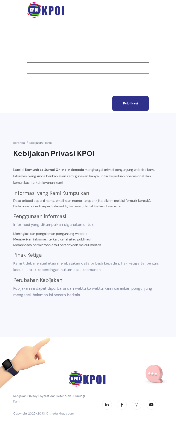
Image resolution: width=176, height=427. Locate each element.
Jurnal (33, 45)
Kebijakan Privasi (40, 143)
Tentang (34, 34)
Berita (32, 57)
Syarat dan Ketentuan (55, 396)
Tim (30, 79)
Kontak (33, 90)
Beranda (34, 23)
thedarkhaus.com (61, 413)
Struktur (35, 68)
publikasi (130, 103)
